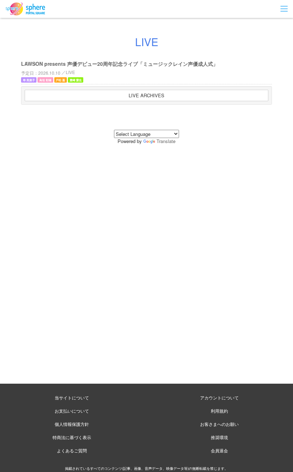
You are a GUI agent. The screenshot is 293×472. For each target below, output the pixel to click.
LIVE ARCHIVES (146, 95)
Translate (166, 141)
